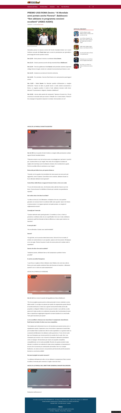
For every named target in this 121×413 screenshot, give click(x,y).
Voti (58, 6)
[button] (89, 7)
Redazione (57, 410)
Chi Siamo (52, 410)
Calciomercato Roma (32, 6)
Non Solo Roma (65, 6)
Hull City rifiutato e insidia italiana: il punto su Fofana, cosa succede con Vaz (86, 34)
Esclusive (52, 6)
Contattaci (69, 403)
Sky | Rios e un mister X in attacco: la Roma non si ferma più (86, 66)
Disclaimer (69, 410)
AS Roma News (43, 6)
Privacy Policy (63, 410)
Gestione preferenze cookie (116, 411)
